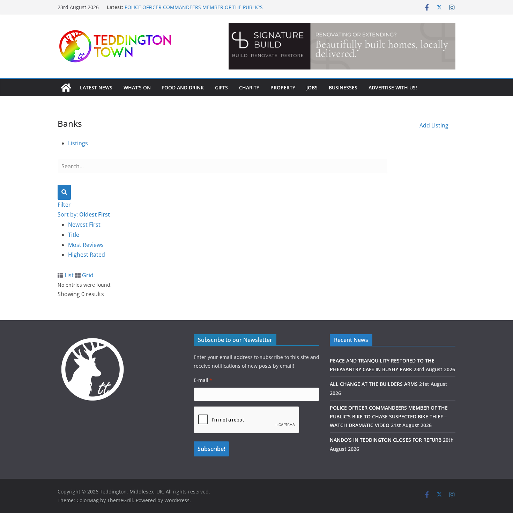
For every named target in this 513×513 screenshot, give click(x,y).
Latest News (96, 87)
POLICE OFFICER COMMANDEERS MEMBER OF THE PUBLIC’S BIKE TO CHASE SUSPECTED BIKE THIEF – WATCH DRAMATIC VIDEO (389, 416)
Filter (64, 204)
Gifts (221, 87)
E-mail (203, 380)
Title (73, 235)
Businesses (343, 87)
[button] (342, 46)
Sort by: (84, 214)
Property (282, 87)
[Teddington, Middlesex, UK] (66, 87)
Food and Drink (183, 87)
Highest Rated (86, 254)
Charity (249, 87)
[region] (342, 46)
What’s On (137, 87)
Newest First (84, 224)
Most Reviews (86, 245)
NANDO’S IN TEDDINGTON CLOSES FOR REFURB (385, 440)
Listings (78, 143)
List (68, 275)
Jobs (312, 87)
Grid (87, 275)
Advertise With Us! (393, 87)
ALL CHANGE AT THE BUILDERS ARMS (374, 384)
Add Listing (433, 125)
